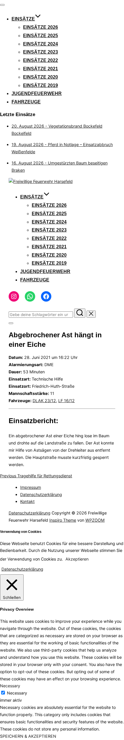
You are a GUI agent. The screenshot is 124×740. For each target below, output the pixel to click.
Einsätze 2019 (40, 85)
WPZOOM (95, 520)
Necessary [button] (10, 685)
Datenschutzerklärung (41, 494)
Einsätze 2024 (40, 43)
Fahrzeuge (26, 101)
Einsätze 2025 (40, 35)
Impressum (30, 487)
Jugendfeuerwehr (37, 93)
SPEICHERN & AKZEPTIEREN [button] (28, 736)
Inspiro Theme (62, 520)
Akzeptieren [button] (77, 559)
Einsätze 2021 (40, 68)
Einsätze (23, 18)
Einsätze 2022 (40, 60)
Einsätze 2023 (40, 52)
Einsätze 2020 (40, 77)
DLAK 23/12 (44, 400)
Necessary (17, 692)
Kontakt (27, 501)
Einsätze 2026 (40, 27)
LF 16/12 (66, 400)
